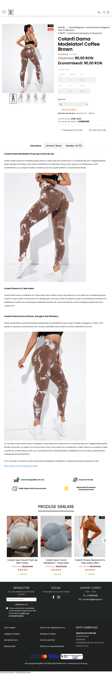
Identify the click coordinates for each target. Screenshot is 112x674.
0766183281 (92, 595)
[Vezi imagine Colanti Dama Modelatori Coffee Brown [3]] (35, 99)
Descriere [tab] (35, 145)
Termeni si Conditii (12, 634)
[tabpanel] (28, 58)
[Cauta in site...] (104, 12)
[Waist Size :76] (88, 80)
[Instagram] (58, 597)
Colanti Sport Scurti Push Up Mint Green (22, 561)
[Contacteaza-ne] (99, 12)
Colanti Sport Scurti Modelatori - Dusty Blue (56, 561)
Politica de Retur (47, 640)
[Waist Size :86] (88, 91)
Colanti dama (16, 295)
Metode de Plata (11, 640)
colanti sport (28, 298)
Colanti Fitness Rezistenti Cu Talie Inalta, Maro (90, 561)
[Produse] (5, 11)
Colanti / (62, 33)
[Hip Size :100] (93, 85)
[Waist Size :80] (88, 85)
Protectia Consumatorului (52, 646)
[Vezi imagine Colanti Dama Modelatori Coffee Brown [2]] (28, 99)
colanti (7, 168)
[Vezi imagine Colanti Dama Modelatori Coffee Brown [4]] (43, 99)
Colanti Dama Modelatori (43, 461)
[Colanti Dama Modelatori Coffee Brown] (28, 58)
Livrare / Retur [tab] (54, 145)
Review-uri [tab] (74, 145)
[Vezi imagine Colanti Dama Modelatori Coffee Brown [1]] (20, 99)
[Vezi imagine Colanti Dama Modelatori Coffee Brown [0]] (13, 99)
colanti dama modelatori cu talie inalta (37, 443)
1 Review (73, 54)
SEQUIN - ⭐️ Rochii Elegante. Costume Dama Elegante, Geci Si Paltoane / (84, 29)
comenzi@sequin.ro (92, 599)
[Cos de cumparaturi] (108, 12)
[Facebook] (53, 597)
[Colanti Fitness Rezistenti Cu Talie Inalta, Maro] (89, 536)
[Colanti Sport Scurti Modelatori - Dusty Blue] (56, 536)
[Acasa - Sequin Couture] (22, 12)
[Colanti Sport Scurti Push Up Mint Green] (22, 536)
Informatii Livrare (48, 634)
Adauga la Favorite (72, 130)
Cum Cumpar (9, 628)
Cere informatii (98, 130)
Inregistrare (9, 646)
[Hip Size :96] (93, 80)
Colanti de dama (17, 161)
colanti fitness (15, 323)
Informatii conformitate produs (21, 466)
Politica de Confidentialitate (19, 614)
